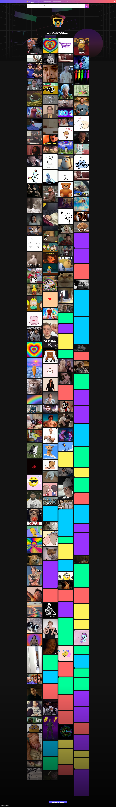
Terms (7, 805)
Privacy (2, 805)
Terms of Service (57, 1)
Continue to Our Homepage (58, 802)
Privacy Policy (47, 1)
